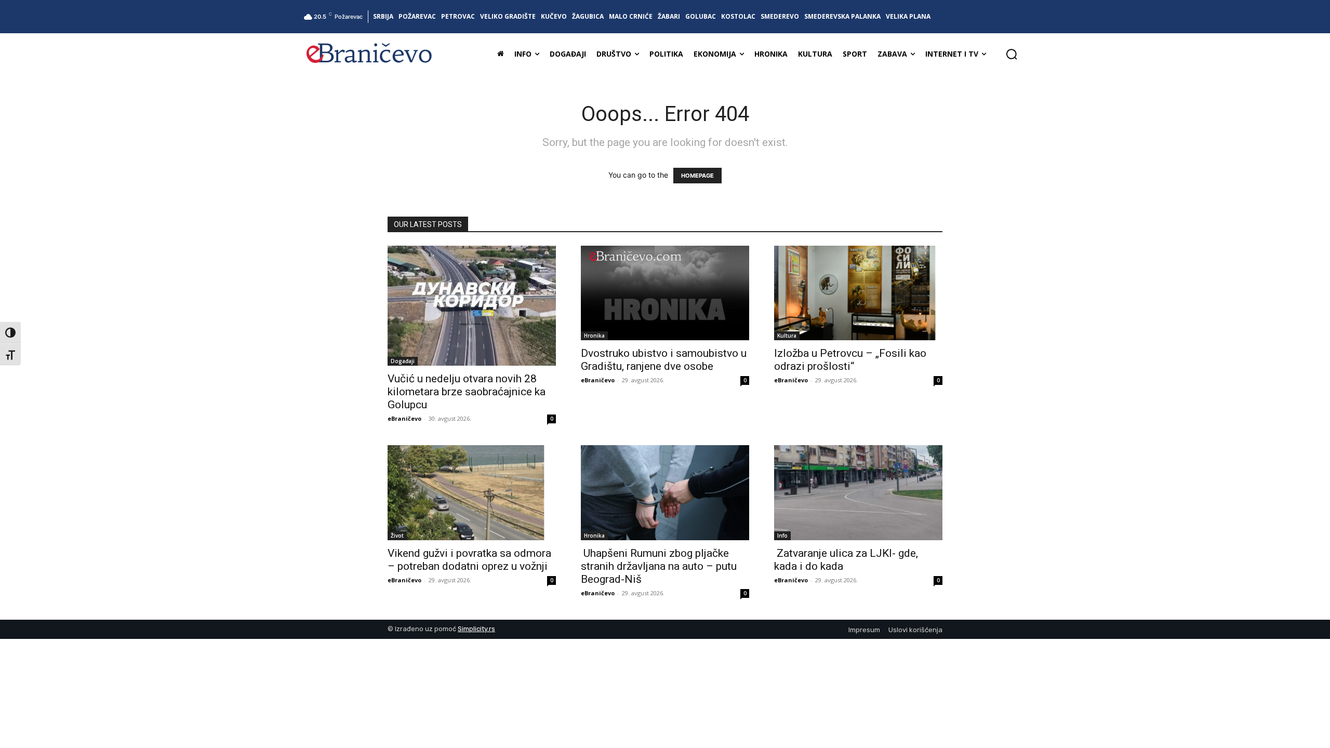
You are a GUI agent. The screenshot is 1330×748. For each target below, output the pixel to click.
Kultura (786, 335)
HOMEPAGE (697, 175)
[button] (1011, 54)
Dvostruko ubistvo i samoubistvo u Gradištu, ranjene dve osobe (664, 359)
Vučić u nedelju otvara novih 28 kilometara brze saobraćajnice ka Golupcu (467, 391)
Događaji (403, 361)
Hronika (594, 335)
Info (782, 535)
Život (397, 535)
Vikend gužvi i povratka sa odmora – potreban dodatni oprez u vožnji (469, 559)
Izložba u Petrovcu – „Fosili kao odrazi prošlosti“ (850, 359)
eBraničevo (404, 418)
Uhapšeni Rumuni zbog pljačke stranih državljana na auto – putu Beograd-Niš (659, 566)
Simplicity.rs (476, 629)
